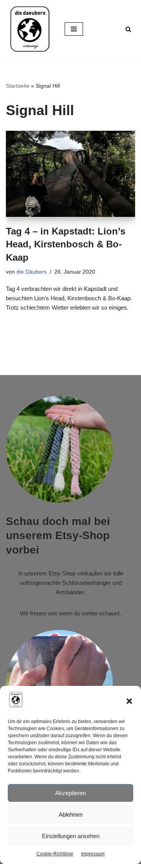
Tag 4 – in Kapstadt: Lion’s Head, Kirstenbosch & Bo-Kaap (65, 244)
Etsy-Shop (62, 573)
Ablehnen (71, 814)
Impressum (93, 854)
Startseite (17, 86)
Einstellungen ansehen (70, 836)
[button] (129, 701)
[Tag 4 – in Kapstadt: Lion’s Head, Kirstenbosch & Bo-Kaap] (70, 174)
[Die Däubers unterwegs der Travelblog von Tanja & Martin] (29, 28)
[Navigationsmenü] (74, 29)
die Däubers (31, 272)
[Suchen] (128, 29)
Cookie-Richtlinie (54, 854)
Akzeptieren (70, 793)
